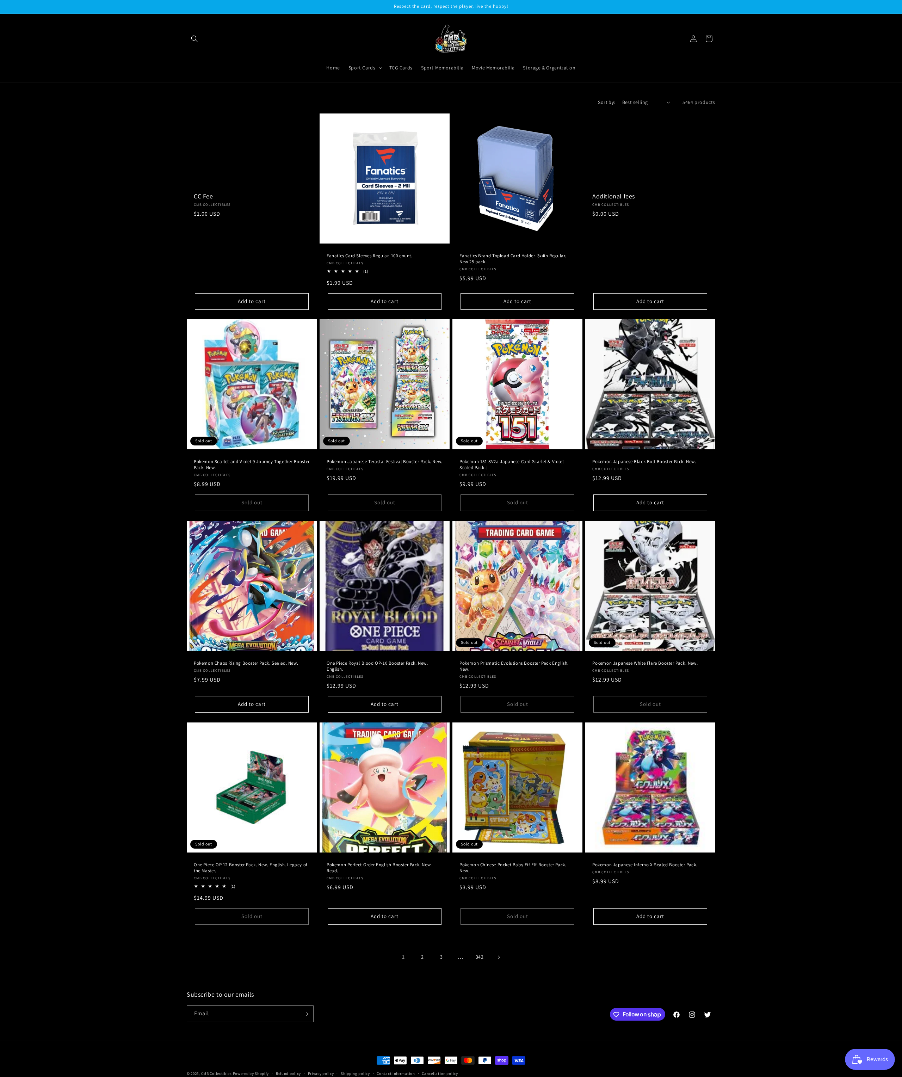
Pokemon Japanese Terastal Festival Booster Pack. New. (385, 461)
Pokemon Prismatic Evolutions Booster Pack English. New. (514, 666)
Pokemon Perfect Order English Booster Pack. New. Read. (379, 868)
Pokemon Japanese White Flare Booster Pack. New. (645, 663)
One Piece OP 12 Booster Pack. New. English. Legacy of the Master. (251, 868)
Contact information (396, 1073)
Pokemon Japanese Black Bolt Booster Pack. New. (644, 461)
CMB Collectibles (217, 1073)
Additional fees (613, 196)
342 (480, 957)
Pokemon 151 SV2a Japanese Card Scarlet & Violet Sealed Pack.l (511, 464)
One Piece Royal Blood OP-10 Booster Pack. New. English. (377, 666)
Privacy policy (321, 1073)
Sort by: (606, 102)
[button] (194, 39)
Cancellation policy (440, 1073)
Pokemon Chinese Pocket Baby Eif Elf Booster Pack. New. (512, 868)
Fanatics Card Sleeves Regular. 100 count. (370, 256)
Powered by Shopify (251, 1073)
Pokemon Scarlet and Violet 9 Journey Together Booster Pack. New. (252, 464)
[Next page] (498, 957)
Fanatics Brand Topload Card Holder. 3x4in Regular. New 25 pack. (512, 259)
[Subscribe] (305, 1014)
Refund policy (288, 1073)
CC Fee (203, 196)
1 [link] (403, 956)
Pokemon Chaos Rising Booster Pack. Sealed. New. (246, 663)
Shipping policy (355, 1073)
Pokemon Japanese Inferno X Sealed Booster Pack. (644, 865)
